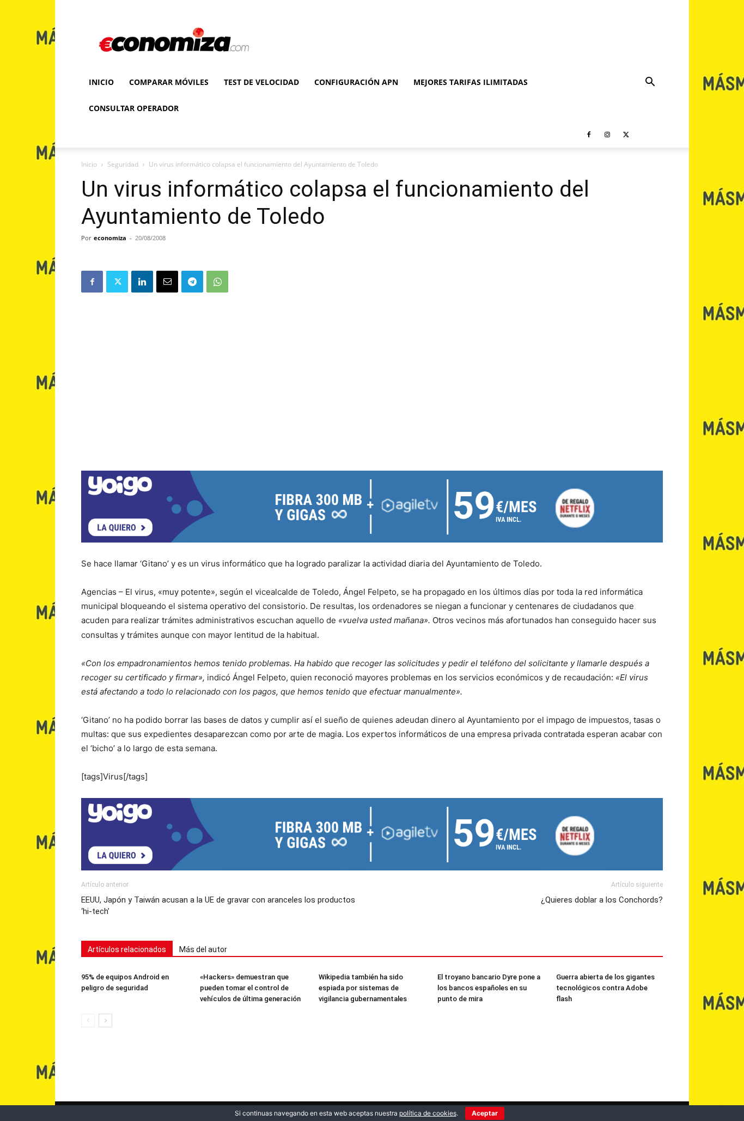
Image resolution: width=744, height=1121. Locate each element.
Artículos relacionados (127, 949)
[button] (650, 83)
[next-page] (105, 1020)
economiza (110, 238)
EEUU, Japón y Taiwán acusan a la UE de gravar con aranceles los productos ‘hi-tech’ (218, 905)
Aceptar (485, 1113)
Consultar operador (134, 108)
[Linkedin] (142, 282)
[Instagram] (607, 134)
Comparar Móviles (169, 82)
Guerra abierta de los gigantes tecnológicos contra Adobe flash (605, 988)
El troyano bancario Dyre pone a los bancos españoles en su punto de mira (488, 988)
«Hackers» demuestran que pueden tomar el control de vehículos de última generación (250, 988)
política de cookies (427, 1113)
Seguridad (122, 164)
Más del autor (203, 949)
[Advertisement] (372, 378)
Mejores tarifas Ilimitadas (470, 82)
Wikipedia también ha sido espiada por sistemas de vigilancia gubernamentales (363, 988)
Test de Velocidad (261, 82)
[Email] (167, 282)
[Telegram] (192, 282)
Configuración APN (356, 82)
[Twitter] (626, 134)
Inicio (101, 82)
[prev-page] (88, 1020)
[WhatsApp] (217, 282)
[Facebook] (589, 134)
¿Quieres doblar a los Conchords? (602, 900)
